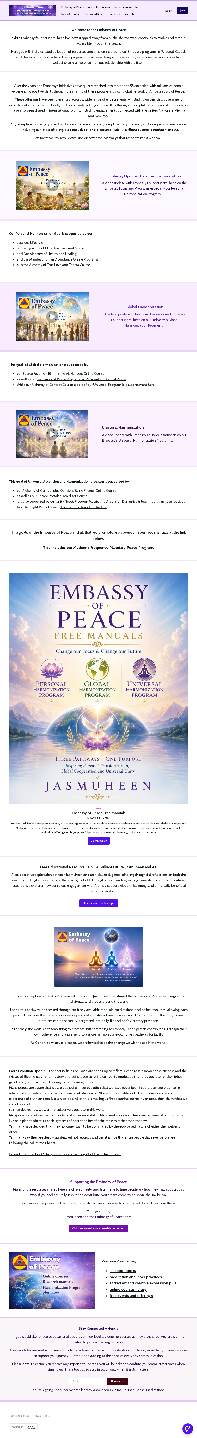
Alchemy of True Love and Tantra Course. (60, 265)
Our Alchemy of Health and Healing (50, 254)
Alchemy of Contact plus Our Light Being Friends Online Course (69, 490)
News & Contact (71, 14)
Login (168, 10)
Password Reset (94, 14)
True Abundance (60, 259)
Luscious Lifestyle (30, 243)
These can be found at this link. (83, 507)
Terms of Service (19, 1415)
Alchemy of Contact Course (52, 385)
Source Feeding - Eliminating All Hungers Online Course (63, 373)
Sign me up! (117, 1381)
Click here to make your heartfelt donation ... (98, 1228)
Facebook (114, 14)
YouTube (130, 14)
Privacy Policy (42, 1415)
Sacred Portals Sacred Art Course (62, 496)
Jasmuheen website (126, 7)
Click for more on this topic (99, 903)
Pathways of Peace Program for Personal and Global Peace (81, 379)
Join (182, 10)
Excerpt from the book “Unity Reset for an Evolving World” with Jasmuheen (65, 1154)
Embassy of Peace (72, 7)
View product (99, 841)
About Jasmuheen (99, 7)
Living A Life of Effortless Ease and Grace (53, 248)
